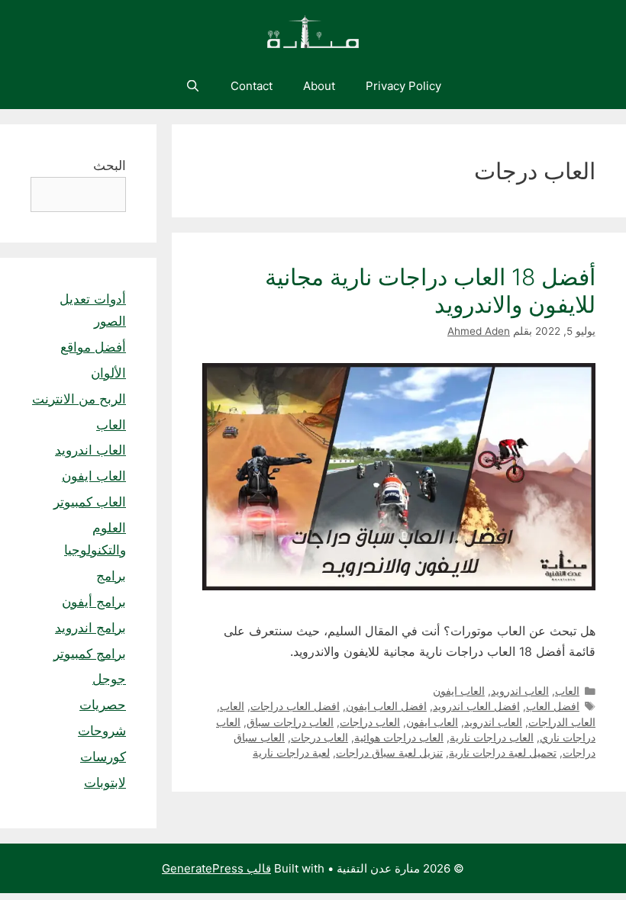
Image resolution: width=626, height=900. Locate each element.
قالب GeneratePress (216, 868)
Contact (252, 86)
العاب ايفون (459, 691)
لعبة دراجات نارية (291, 753)
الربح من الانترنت (79, 399)
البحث (109, 165)
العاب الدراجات (561, 722)
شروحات (102, 730)
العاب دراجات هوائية (399, 737)
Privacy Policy (403, 86)
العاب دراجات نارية (492, 737)
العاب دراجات (370, 722)
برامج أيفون (94, 601)
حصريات (102, 704)
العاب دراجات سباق (290, 722)
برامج (111, 575)
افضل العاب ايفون (386, 706)
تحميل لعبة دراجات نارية (503, 753)
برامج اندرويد (90, 627)
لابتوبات (105, 782)
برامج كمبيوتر (89, 653)
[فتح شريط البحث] (192, 86)
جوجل (109, 678)
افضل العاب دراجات (295, 706)
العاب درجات (319, 737)
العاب (567, 691)
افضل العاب (552, 706)
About (319, 86)
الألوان (108, 373)
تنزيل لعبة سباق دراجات (389, 753)
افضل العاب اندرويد (476, 706)
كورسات (103, 756)
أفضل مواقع (93, 347)
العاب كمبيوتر (89, 501)
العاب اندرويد (520, 691)
